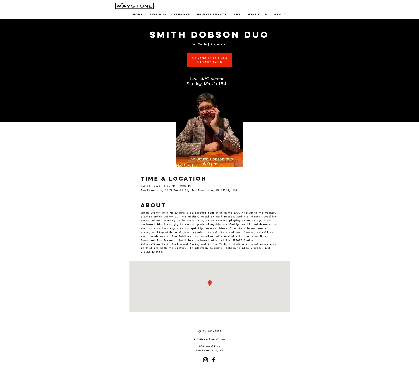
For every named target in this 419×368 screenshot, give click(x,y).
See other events (209, 62)
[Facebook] (213, 360)
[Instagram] (205, 360)
